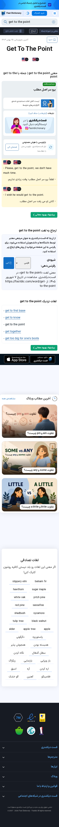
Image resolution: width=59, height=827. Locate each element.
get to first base (15, 310)
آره (28, 669)
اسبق (13, 669)
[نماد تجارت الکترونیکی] (31, 718)
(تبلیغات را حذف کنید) (38, 113)
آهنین (30, 677)
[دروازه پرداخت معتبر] (42, 718)
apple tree (29, 629)
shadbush (19, 613)
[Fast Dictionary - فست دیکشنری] (11, 13)
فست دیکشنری (21, 807)
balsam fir (41, 581)
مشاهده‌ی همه (8, 398)
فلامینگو (45, 677)
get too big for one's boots (22, 338)
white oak (19, 597)
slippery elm (19, 581)
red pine (20, 605)
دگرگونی (20, 637)
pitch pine (39, 597)
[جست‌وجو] (5, 22)
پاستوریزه (38, 637)
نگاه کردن (19, 653)
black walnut (39, 621)
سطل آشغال (39, 653)
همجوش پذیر (18, 645)
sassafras (38, 605)
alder (12, 629)
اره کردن (44, 669)
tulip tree (18, 621)
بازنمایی (28, 661)
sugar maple (39, 589)
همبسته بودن (41, 645)
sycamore (39, 613)
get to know (12, 317)
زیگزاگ (12, 661)
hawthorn (18, 589)
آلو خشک (14, 677)
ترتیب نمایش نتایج (12, 31)
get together (13, 331)
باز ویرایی (45, 661)
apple (47, 629)
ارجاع (33, 31)
